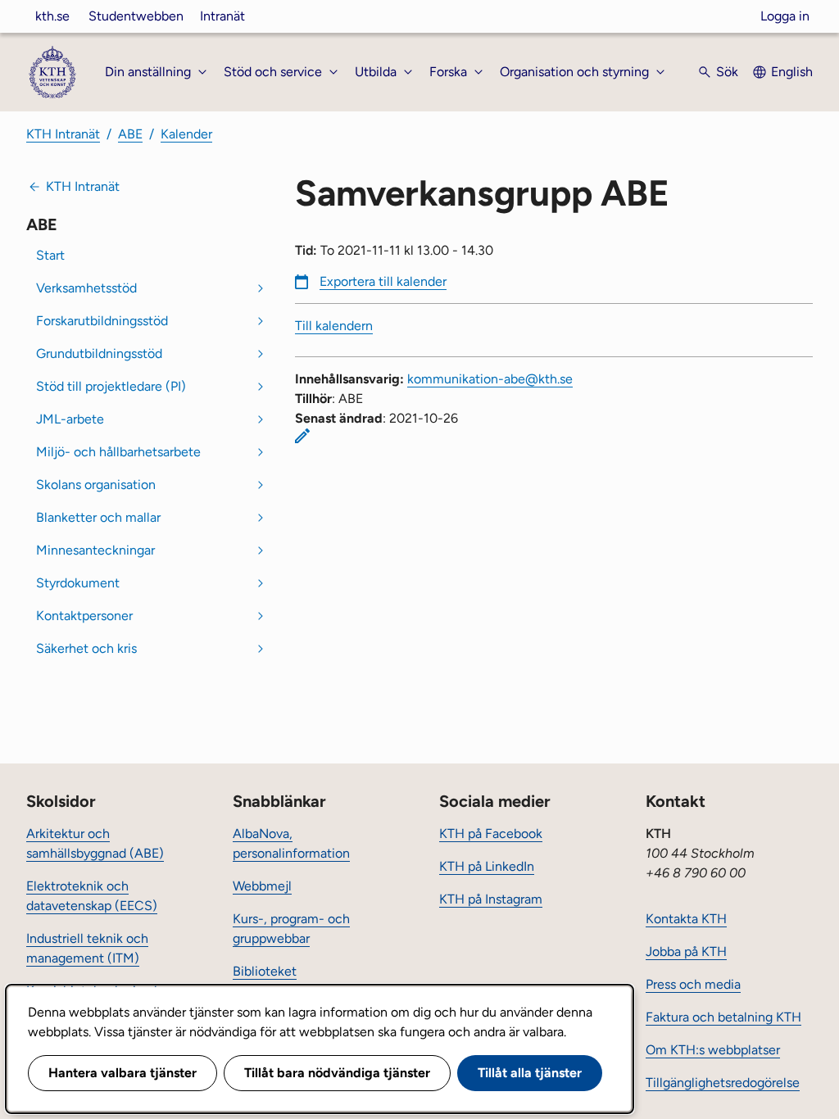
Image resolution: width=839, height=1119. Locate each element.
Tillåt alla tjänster (530, 1072)
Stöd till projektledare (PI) (111, 386)
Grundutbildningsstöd (99, 353)
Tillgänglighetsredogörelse (723, 1082)
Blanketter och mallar (98, 517)
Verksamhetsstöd (86, 288)
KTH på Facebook (490, 833)
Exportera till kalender (383, 281)
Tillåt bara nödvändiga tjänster (337, 1072)
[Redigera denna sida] (302, 435)
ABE (130, 134)
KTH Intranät (63, 134)
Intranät (222, 16)
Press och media (693, 984)
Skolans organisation (96, 484)
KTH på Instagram (490, 899)
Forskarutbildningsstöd (102, 320)
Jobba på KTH (686, 951)
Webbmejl (262, 886)
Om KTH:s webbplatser (713, 1050)
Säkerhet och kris (86, 648)
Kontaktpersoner (84, 615)
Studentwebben (136, 16)
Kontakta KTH (686, 918)
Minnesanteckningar (95, 550)
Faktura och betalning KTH (723, 1017)
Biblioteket (265, 971)
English (792, 71)
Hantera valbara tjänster (122, 1072)
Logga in (785, 16)
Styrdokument (78, 583)
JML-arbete (70, 419)
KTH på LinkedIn (486, 866)
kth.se (52, 16)
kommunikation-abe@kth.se (490, 379)
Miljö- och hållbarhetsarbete (118, 452)
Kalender (186, 134)
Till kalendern (334, 325)
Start (50, 255)
